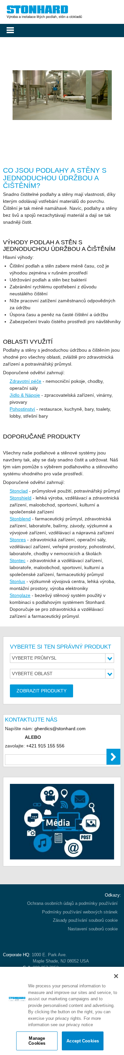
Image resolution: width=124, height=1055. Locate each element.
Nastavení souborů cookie (93, 928)
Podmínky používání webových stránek (80, 911)
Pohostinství (22, 409)
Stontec (17, 560)
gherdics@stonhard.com (60, 728)
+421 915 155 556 (45, 745)
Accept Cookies (82, 1040)
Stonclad (19, 491)
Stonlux (17, 581)
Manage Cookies (36, 1041)
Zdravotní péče (25, 381)
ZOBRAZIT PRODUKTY (41, 690)
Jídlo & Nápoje (25, 395)
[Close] (116, 976)
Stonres (18, 539)
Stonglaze (20, 595)
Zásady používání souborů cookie (85, 920)
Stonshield (20, 497)
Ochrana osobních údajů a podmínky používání (72, 903)
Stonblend (20, 518)
